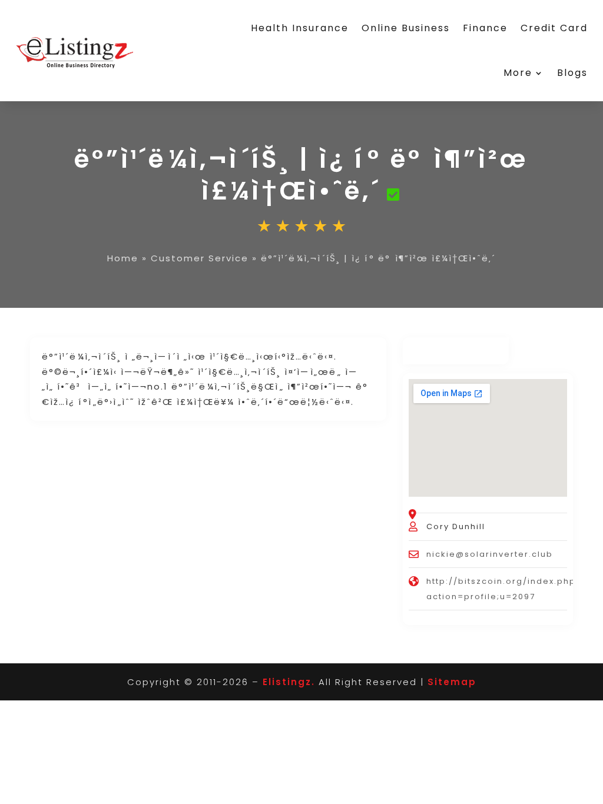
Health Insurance (300, 28)
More (517, 72)
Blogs (572, 72)
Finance (485, 28)
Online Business (406, 28)
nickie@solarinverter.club (489, 554)
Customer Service (200, 258)
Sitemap (452, 682)
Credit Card (554, 28)
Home (122, 258)
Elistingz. (289, 682)
